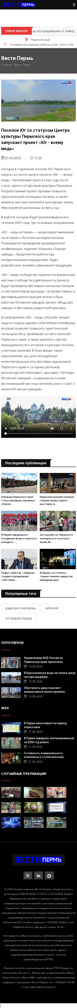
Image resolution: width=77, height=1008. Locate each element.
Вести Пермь (22, 64)
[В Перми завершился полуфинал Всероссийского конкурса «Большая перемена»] (19, 521)
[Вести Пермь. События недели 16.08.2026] (11, 822)
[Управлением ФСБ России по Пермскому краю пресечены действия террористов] (11, 662)
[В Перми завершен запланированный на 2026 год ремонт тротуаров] (11, 742)
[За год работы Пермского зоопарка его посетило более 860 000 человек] (58, 521)
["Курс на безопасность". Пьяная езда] (56, 822)
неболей (51, 608)
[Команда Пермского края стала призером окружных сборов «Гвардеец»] (19, 483)
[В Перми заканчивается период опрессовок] (11, 727)
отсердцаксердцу (18, 618)
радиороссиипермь (20, 608)
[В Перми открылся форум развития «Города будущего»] (11, 792)
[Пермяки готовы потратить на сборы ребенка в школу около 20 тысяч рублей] (34, 822)
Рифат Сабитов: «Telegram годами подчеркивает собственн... (18, 576)
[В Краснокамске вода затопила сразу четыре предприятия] (11, 677)
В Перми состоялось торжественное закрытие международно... (56, 576)
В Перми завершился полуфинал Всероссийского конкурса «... (19, 538)
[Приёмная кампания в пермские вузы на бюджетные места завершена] (56, 792)
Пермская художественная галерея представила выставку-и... (57, 500)
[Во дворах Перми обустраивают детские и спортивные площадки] (11, 807)
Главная (6, 64)
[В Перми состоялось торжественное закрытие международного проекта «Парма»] (58, 559)
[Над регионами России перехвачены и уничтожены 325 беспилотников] (56, 807)
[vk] (38, 875)
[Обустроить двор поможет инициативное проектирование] (11, 692)
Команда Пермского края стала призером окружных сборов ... (18, 500)
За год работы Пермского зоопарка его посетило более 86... (56, 538)
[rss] (27, 875)
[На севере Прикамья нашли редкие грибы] (34, 807)
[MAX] (49, 875)
